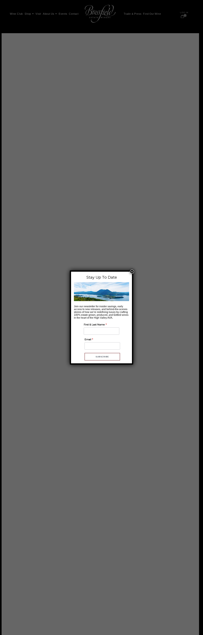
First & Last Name (94, 324)
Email (88, 339)
